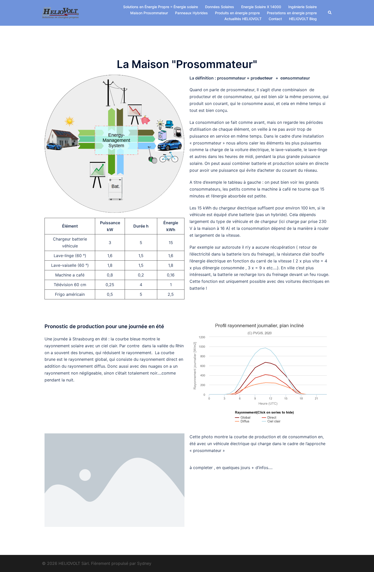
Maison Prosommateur (149, 13)
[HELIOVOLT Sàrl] (60, 12)
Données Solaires (219, 7)
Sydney (144, 563)
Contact (275, 19)
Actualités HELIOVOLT (243, 19)
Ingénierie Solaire (302, 7)
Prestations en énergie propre (292, 13)
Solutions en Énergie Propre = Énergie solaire (160, 7)
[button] (330, 13)
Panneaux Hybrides (191, 13)
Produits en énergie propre (237, 13)
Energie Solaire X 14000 (261, 7)
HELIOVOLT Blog (303, 19)
